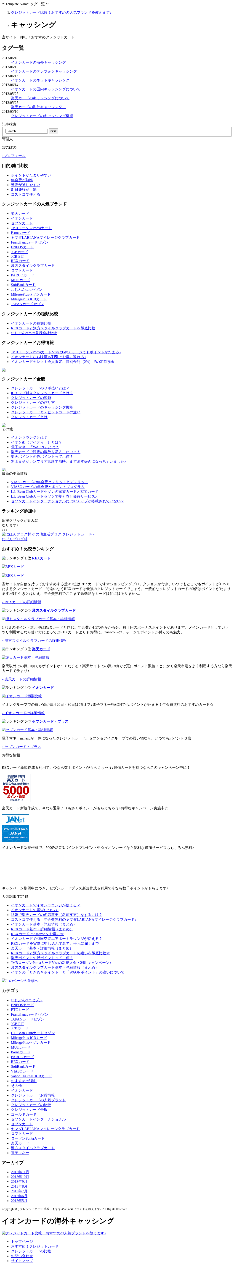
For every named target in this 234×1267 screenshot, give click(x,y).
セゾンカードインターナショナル (38, 1119)
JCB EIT (17, 256)
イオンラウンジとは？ (29, 437)
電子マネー (20, 1153)
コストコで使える (25, 194)
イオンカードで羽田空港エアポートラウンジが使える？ (56, 939)
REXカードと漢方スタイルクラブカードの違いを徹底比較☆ (60, 953)
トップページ (22, 1241)
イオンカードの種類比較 (31, 323)
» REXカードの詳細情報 (21, 602)
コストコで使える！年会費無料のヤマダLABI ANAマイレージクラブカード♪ (73, 919)
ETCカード (20, 1010)
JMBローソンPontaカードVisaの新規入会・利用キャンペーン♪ (61, 963)
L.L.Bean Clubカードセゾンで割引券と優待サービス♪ (54, 496)
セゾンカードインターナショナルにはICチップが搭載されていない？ (67, 501)
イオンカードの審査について (34, 910)
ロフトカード (22, 270)
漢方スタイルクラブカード (33, 266)
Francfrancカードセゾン (29, 242)
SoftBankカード (23, 285)
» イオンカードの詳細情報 (23, 713)
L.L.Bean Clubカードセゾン (33, 1033)
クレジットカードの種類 (31, 398)
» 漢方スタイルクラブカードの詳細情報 (34, 641)
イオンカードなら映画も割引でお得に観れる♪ (48, 357)
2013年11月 (20, 1172)
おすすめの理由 (24, 1081)
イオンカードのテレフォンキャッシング (44, 71)
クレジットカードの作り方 (33, 402)
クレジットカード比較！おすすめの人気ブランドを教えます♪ (61, 12)
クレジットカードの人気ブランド (38, 1100)
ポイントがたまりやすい (31, 175)
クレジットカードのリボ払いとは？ (40, 388)
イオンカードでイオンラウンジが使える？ (45, 905)
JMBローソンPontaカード (31, 228)
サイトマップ (22, 1261)
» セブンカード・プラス (21, 747)
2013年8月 (19, 1186)
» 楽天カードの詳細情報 (21, 679)
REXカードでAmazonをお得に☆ (37, 934)
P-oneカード (20, 233)
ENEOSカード (22, 247)
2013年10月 (20, 1177)
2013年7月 (19, 1191)
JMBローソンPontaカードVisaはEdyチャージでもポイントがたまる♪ (66, 352)
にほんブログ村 (14, 539)
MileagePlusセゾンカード (31, 294)
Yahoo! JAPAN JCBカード (31, 1076)
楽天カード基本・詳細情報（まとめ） (42, 948)
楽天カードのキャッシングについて (40, 98)
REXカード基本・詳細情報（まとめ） (42, 929)
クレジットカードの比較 (31, 1105)
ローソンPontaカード (28, 1138)
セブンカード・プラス (50, 721)
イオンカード (22, 218)
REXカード (20, 261)
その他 (16, 1086)
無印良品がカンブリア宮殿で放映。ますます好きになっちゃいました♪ (68, 461)
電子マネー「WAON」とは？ (35, 447)
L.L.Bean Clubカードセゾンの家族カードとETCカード (54, 491)
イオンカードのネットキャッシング (40, 80)
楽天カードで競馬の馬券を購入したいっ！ (45, 452)
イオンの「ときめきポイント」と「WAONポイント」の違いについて (68, 972)
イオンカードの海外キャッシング (38, 62)
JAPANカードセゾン (27, 304)
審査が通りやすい (25, 185)
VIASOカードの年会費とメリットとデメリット (49, 482)
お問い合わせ (22, 1256)
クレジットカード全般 (29, 1110)
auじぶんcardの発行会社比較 (34, 333)
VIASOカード (22, 1071)
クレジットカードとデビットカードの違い (45, 412)
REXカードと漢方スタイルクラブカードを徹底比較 (53, 328)
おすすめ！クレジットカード (34, 1246)
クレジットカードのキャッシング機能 (42, 116)
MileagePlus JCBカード (29, 299)
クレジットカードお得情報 (33, 1095)
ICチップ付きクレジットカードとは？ (42, 393)
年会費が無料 (22, 180)
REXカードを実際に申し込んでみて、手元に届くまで (55, 943)
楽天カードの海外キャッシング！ (38, 107)
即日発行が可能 (24, 189)
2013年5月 (19, 1201)
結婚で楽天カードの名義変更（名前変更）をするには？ (56, 915)
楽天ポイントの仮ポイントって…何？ (42, 457)
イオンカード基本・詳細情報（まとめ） (44, 924)
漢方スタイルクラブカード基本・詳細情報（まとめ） (55, 967)
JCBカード (19, 252)
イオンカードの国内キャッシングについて (45, 89)
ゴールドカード (24, 1114)
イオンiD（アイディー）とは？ (36, 442)
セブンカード (22, 223)
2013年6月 (19, 1196)
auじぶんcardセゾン (27, 289)
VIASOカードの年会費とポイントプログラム (48, 487)
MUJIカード (20, 280)
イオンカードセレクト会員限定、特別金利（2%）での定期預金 (62, 362)
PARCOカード (22, 275)
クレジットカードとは (29, 417)
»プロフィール (14, 156)
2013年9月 (19, 1181)
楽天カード (20, 213)
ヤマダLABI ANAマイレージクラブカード (45, 237)
